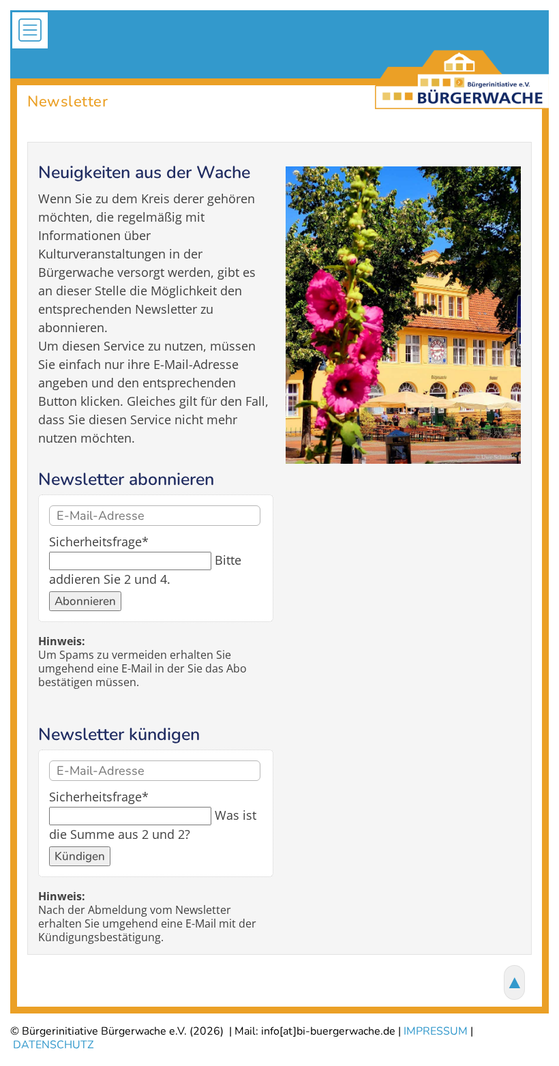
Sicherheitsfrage (99, 541)
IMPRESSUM (436, 1031)
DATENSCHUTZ (53, 1044)
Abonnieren (85, 601)
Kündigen (80, 856)
